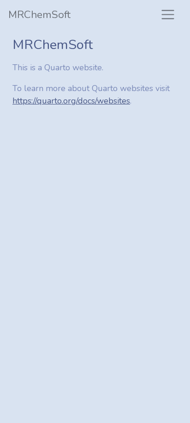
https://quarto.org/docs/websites (71, 100)
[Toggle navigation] (168, 15)
